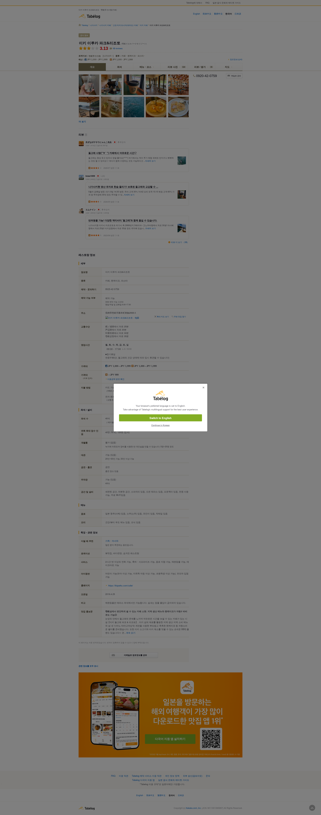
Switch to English (160, 418)
